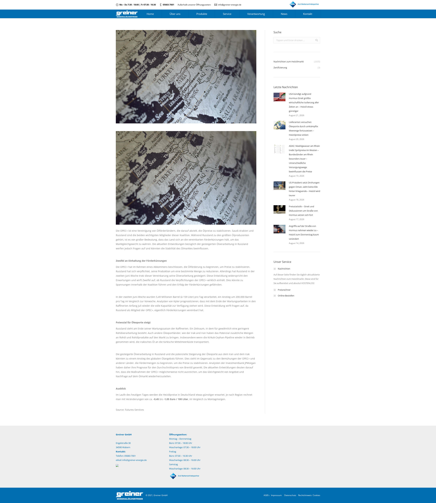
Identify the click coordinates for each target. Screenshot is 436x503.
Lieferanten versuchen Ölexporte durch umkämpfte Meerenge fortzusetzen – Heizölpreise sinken (303, 128)
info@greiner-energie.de (229, 4)
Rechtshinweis (305, 495)
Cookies (316, 495)
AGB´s (266, 495)
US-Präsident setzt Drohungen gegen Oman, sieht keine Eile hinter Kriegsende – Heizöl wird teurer (304, 189)
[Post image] (279, 97)
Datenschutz (290, 495)
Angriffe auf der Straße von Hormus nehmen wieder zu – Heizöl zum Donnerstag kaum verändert (304, 232)
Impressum (276, 495)
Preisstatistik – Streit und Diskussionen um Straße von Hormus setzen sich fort (303, 210)
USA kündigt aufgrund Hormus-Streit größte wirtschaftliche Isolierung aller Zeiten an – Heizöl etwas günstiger (304, 102)
